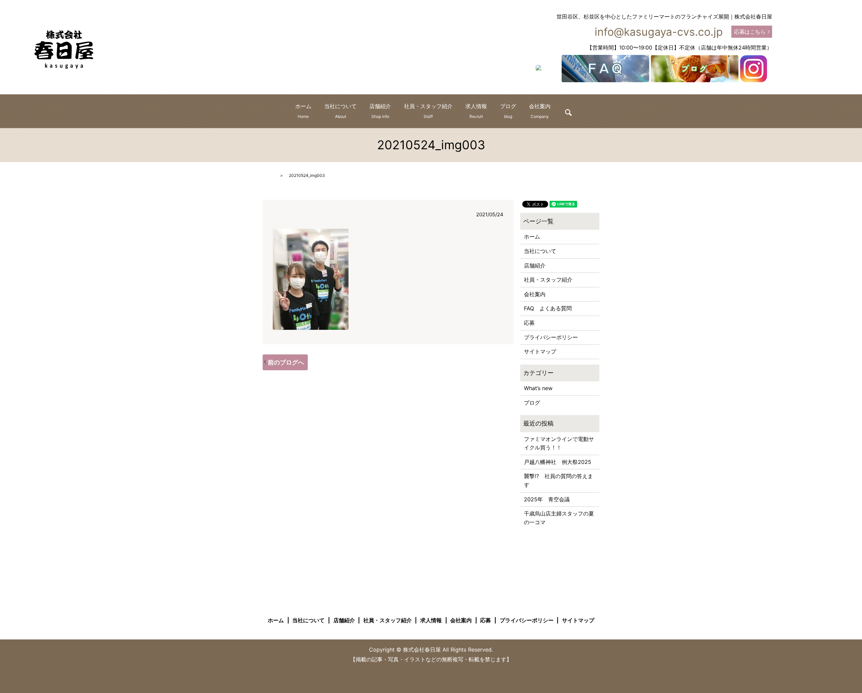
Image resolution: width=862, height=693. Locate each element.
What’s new (538, 388)
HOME (269, 175)
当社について (340, 111)
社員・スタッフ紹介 (428, 111)
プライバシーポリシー (551, 337)
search (568, 112)
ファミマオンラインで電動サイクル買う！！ (559, 443)
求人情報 (476, 111)
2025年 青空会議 (547, 499)
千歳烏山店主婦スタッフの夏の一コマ (559, 518)
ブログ (508, 111)
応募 (529, 322)
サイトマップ (540, 351)
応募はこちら (749, 31)
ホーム (303, 111)
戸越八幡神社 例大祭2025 (557, 462)
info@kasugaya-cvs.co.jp (659, 31)
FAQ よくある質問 (548, 308)
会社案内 (540, 111)
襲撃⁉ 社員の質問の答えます (558, 480)
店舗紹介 (380, 111)
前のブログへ (286, 362)
